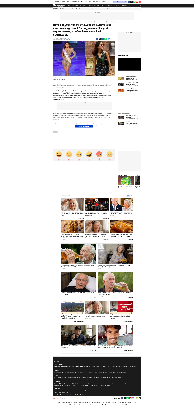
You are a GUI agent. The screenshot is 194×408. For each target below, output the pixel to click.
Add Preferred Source (119, 1)
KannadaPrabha (75, 1)
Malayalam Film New (58, 366)
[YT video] (137, 2)
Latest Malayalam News (80, 359)
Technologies (73, 390)
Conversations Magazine (71, 385)
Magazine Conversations (117, 383)
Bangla (89, 1)
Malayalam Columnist (106, 383)
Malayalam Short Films (85, 366)
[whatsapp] (134, 2)
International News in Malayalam (118, 359)
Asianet (59, 398)
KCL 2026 (62, 8)
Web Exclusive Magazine (83, 385)
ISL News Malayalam (98, 372)
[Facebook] (129, 2)
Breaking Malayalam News (68, 359)
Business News (57, 390)
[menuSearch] (140, 5)
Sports (91, 5)
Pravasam (107, 5)
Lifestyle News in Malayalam (60, 377)
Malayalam (56, 1)
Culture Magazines (128, 383)
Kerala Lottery (100, 8)
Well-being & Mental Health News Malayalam (93, 379)
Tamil (85, 1)
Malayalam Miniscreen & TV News (89, 368)
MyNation (103, 1)
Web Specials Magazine (95, 385)
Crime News (107, 359)
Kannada (68, 1)
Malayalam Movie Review (97, 366)
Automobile (123, 5)
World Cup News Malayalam (119, 372)
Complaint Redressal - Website (98, 402)
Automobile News (66, 390)
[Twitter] (131, 2)
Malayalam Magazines (59, 383)
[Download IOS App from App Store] (140, 398)
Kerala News (101, 359)
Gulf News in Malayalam (132, 359)
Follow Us (112, 38)
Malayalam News (57, 359)
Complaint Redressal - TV (112, 402)
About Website (61, 402)
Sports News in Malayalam (60, 372)
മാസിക (55, 131)
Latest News (70, 5)
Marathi (98, 1)
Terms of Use (74, 402)
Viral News (56, 361)
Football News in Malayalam (86, 372)
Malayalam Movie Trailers (109, 366)
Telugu (81, 1)
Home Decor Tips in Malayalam (116, 377)
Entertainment (84, 5)
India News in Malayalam (92, 359)
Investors (134, 402)
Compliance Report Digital (125, 402)
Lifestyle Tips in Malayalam (74, 377)
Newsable (62, 1)
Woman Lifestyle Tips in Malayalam (62, 379)
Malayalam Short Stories (59, 385)
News (76, 5)
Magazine (96, 5)
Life (102, 5)
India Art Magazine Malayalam (85, 383)
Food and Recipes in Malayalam (88, 377)
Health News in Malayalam (102, 377)
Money (113, 5)
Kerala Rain (68, 8)
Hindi (94, 1)
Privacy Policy (81, 402)
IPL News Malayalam (108, 372)
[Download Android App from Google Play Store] (137, 398)
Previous (137, 9)
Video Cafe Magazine (106, 385)
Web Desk (66, 38)
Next (140, 9)
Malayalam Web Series (121, 366)
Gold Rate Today (108, 8)
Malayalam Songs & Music (75, 368)
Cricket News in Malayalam (73, 372)
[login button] (136, 6)
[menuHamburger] (137, 5)
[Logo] (59, 5)
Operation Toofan (92, 8)
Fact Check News (81, 390)
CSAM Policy (87, 402)
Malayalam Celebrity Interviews (105, 368)
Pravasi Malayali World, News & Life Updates (64, 394)
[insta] (140, 2)
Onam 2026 (74, 8)
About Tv (68, 402)
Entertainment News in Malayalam (71, 366)
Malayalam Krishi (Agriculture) (71, 383)
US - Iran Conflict (82, 8)
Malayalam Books (97, 383)
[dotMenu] (129, 5)
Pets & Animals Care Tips (76, 379)
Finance (87, 390)
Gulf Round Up (78, 394)
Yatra (117, 5)
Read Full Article (84, 126)
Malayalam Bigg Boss (131, 366)
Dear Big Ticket (85, 394)
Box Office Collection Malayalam (61, 368)
